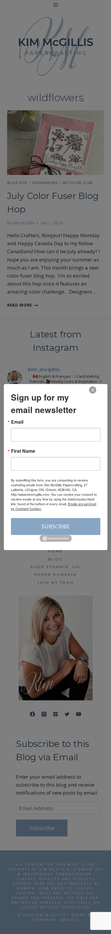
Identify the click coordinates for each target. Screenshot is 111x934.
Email (17, 422)
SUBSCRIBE (55, 526)
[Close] (93, 390)
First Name (23, 451)
